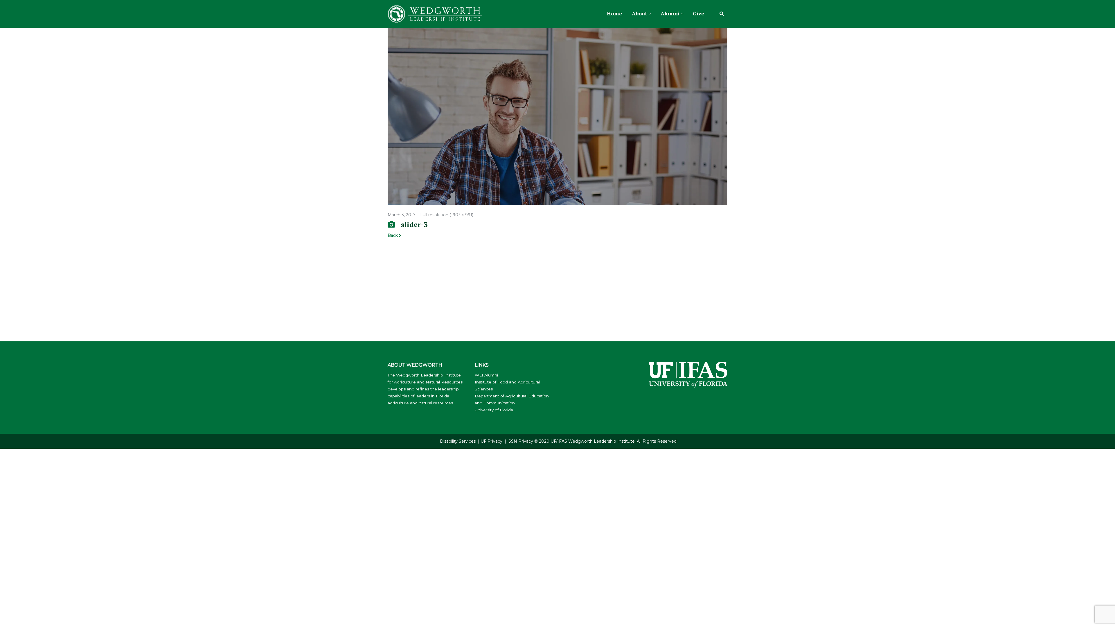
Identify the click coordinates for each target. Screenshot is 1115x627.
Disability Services (458, 441)
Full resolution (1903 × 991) (446, 214)
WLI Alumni (486, 375)
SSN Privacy (520, 441)
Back (393, 235)
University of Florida (494, 410)
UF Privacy (491, 441)
